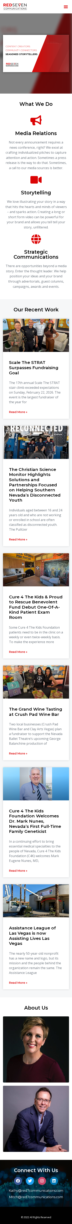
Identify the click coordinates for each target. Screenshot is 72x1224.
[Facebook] (18, 1181)
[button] (65, 6)
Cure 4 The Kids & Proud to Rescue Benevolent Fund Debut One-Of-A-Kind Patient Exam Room (36, 607)
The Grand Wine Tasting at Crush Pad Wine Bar (35, 712)
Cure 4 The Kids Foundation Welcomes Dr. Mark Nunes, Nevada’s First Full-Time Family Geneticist (35, 821)
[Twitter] (30, 1181)
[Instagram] (42, 1181)
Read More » (18, 412)
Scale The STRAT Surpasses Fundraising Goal (33, 367)
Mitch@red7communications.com (36, 1197)
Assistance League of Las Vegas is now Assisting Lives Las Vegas (32, 935)
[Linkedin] (54, 1181)
